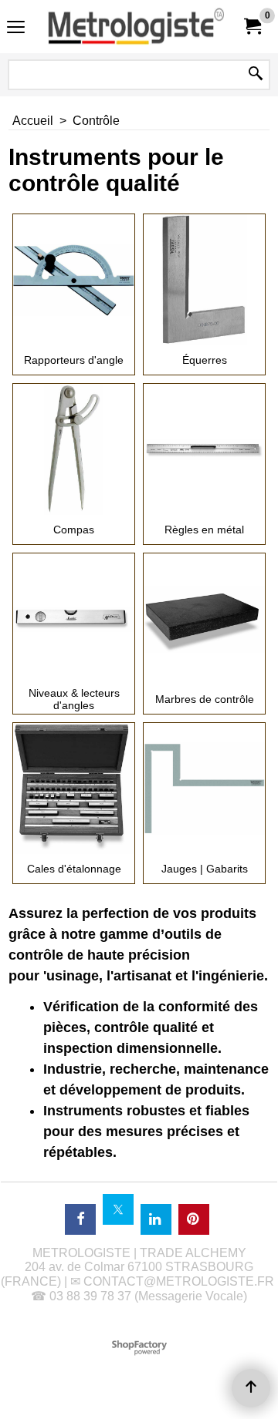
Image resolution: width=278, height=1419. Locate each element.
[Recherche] (256, 74)
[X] (118, 1209)
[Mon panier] (251, 26)
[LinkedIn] (156, 1219)
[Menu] (16, 28)
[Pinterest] (193, 1219)
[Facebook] (80, 1219)
